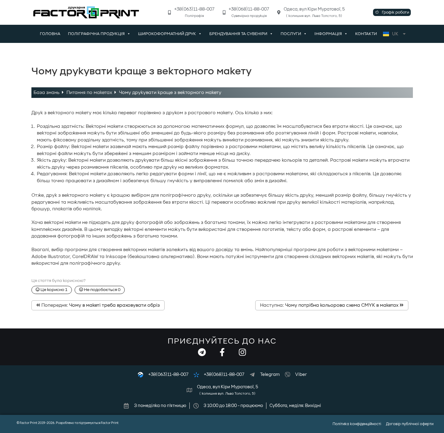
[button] (392, 12)
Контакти (366, 33)
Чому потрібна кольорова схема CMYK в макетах (341, 305)
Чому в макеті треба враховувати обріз (114, 305)
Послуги (291, 33)
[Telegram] (202, 352)
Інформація (328, 33)
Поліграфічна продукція (96, 33)
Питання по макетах (89, 92)
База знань (47, 92)
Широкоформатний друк (167, 33)
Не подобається (102, 289)
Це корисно (53, 289)
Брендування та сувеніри (238, 33)
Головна (50, 33)
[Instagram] (242, 352)
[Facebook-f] (222, 352)
